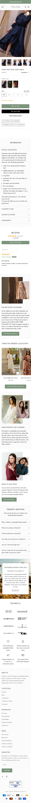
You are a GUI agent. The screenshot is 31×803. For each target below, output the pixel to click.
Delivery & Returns (7, 744)
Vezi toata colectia (10, 334)
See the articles (9, 499)
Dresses (4, 692)
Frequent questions (7, 722)
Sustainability (5, 719)
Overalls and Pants (7, 701)
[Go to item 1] (4, 62)
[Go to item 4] (20, 62)
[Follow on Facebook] (2, 776)
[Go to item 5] (25, 62)
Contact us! (5, 725)
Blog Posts (5, 738)
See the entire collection (15, 386)
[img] (6, 254)
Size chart (26, 91)
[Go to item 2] (9, 62)
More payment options (15, 116)
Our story (4, 713)
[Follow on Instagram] (7, 776)
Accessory (5, 704)
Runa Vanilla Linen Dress (11, 378)
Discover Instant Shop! (16, 2)
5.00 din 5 (20, 236)
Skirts (3, 695)
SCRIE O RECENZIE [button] (15, 242)
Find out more (15, 590)
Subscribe (7, 770)
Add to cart (15, 106)
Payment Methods (7, 741)
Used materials (6, 716)
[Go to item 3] (14, 62)
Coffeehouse (23, 791)
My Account (5, 734)
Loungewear (5, 698)
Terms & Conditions (7, 747)
